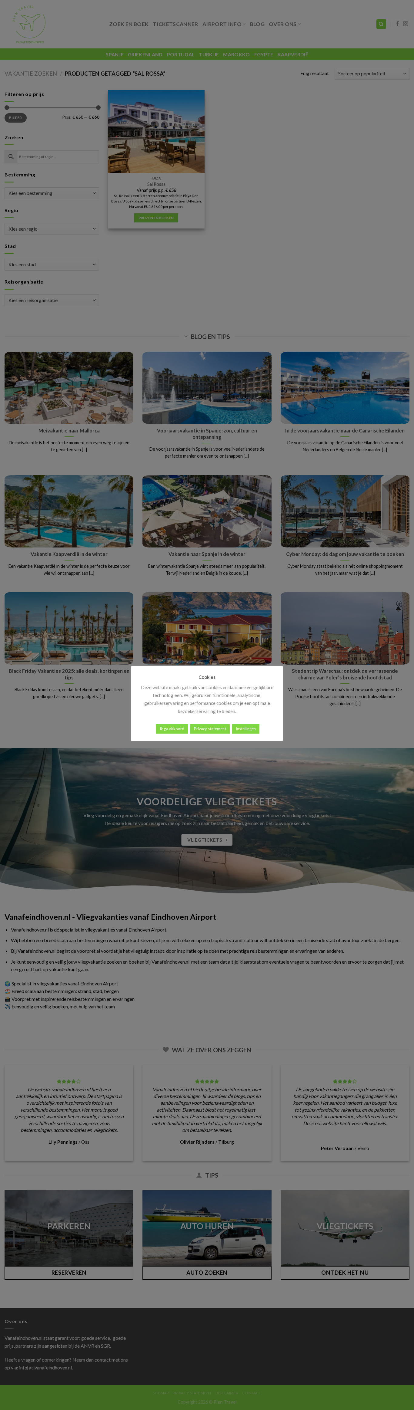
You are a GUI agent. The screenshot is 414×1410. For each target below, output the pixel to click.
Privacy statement (210, 728)
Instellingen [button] (246, 728)
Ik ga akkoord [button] (172, 728)
